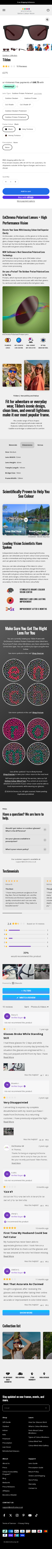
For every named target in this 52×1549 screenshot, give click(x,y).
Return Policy (34, 1472)
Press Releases (9, 1487)
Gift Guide (7, 1422)
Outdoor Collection (10, 55)
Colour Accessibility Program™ (10, 1473)
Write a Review (32, 998)
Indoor (5, 1430)
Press (5, 1467)
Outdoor (6, 1426)
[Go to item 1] (6, 49)
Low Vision (7, 1447)
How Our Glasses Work (38, 1422)
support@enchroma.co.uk (13, 1507)
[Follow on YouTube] (30, 1515)
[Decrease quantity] (6, 181)
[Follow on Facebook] (4, 1515)
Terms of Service (9, 1523)
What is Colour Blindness (38, 1426)
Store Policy (33, 1480)
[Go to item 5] (38, 48)
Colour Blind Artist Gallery (39, 1445)
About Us (6, 1463)
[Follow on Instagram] (17, 1515)
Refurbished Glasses (11, 1451)
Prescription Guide (36, 1467)
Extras (40, 445)
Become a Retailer (10, 1495)
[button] (26, 66)
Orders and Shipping (37, 1476)
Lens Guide (33, 1463)
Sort (26, 1006)
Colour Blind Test (35, 1441)
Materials (13, 445)
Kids (4, 1434)
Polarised (6, 1439)
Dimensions (27, 445)
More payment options (26, 201)
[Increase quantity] (15, 181)
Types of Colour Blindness (39, 1437)
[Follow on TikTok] (36, 1515)
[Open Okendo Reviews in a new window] (12, 983)
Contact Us (33, 1488)
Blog (4, 1478)
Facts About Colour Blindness (36, 1431)
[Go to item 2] (14, 49)
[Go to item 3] (22, 49)
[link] (12, 98)
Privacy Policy (23, 1523)
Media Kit (6, 1482)
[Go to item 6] (46, 48)
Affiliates (6, 1491)
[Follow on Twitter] (10, 1515)
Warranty (32, 1484)
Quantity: (6, 177)
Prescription (7, 1443)
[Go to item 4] (30, 48)
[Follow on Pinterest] (23, 1515)
